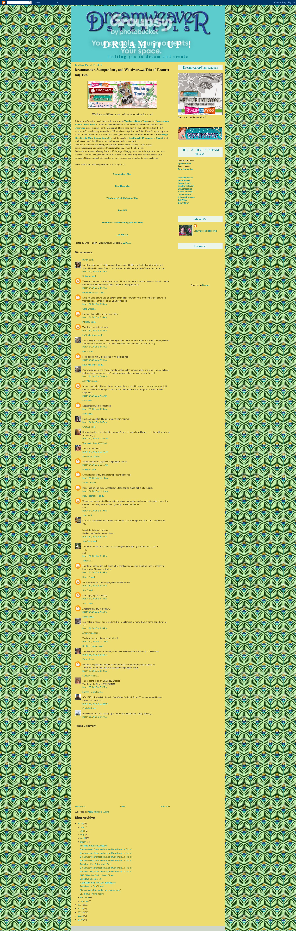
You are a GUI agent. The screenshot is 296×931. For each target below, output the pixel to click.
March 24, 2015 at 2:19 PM (94, 511)
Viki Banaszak (89, 456)
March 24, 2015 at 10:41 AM (95, 452)
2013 (80, 908)
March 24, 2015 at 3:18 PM (94, 556)
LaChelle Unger (89, 335)
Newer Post (80, 806)
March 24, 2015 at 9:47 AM (94, 422)
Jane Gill (122, 210)
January (84, 901)
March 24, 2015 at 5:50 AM (94, 304)
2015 (80, 823)
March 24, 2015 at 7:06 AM (94, 376)
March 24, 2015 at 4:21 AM (94, 271)
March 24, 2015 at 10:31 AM (95, 438)
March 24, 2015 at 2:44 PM (94, 536)
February (84, 897)
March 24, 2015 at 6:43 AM (94, 330)
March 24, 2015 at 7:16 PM (94, 612)
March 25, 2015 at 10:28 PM (95, 703)
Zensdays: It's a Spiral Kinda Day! (95, 864)
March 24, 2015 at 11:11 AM (95, 465)
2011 (80, 916)
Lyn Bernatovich (186, 186)
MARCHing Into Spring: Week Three (97, 875)
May (82, 834)
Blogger (205, 285)
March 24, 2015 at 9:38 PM (94, 628)
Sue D (85, 590)
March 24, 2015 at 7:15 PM (94, 599)
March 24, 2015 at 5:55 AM (94, 317)
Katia (84, 400)
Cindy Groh (183, 203)
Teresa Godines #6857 (93, 443)
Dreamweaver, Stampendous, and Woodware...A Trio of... (106, 871)
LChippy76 (87, 676)
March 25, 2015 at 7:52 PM (94, 687)
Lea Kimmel (184, 180)
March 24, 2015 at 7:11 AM (94, 396)
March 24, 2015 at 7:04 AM (94, 360)
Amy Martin (87, 381)
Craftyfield (87, 708)
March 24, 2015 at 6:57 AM (94, 347)
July (82, 827)
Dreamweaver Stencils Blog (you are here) (122, 222)
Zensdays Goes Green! (90, 879)
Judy (84, 561)
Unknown (86, 276)
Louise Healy (184, 183)
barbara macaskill (90, 292)
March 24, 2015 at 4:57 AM (94, 288)
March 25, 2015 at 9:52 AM (94, 671)
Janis (84, 515)
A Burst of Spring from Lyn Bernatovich (98, 883)
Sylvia (85, 617)
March (83, 842)
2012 (80, 912)
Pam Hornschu (122, 185)
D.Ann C (86, 577)
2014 (80, 905)
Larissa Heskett (89, 692)
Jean (84, 414)
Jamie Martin (184, 194)
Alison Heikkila (185, 192)
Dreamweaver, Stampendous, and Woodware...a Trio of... (106, 849)
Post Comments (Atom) (98, 812)
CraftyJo (86, 427)
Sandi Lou (87, 483)
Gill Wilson (122, 234)
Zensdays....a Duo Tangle (92, 886)
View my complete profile (205, 231)
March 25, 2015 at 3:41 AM (94, 655)
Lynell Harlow (184, 163)
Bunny (85, 260)
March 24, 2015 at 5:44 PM (94, 585)
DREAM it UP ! (148, 44)
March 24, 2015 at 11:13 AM (95, 478)
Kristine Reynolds (186, 197)
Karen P (86, 659)
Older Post (165, 806)
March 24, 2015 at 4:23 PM (94, 572)
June (82, 831)
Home (123, 806)
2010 (80, 920)
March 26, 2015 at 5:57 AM (94, 717)
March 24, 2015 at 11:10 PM (95, 641)
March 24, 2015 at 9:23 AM (94, 409)
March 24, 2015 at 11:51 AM (95, 491)
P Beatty (86, 322)
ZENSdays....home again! (92, 894)
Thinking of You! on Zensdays (93, 846)
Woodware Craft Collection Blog (122, 198)
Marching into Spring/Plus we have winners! (100, 890)
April (82, 838)
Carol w (86, 309)
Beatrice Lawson (90, 646)
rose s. (85, 351)
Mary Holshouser (90, 496)
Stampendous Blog (122, 173)
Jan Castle (87, 541)
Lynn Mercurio (185, 189)
